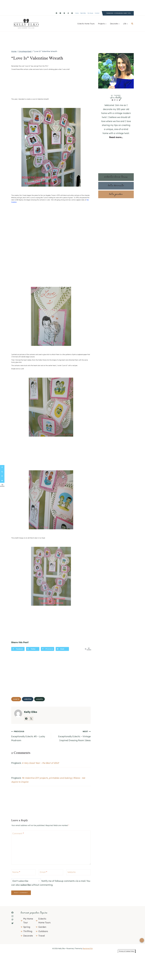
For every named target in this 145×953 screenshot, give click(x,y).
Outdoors (43, 931)
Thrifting (27, 931)
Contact (97, 13)
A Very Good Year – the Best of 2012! (40, 763)
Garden (42, 927)
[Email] (72, 13)
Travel (41, 935)
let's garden (116, 194)
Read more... (116, 137)
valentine (27, 699)
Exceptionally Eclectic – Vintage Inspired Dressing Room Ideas (74, 736)
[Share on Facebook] (2, 467)
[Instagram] (60, 13)
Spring (26, 927)
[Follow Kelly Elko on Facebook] (26, 718)
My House (90, 13)
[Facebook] (56, 13)
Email (43, 872)
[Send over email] (2, 480)
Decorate (28, 935)
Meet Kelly (83, 13)
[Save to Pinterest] (2, 476)
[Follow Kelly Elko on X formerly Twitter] (31, 718)
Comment (18, 833)
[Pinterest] (64, 13)
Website (71, 872)
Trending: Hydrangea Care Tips (118, 13)
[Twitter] (68, 13)
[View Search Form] (132, 23)
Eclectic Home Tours (86, 24)
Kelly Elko (30, 712)
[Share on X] (2, 472)
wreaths (39, 699)
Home (77, 13)
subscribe (25, 884)
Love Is (16, 699)
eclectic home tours (116, 177)
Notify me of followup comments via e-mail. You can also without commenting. (50, 883)
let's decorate (116, 186)
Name (16, 872)
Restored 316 (88, 948)
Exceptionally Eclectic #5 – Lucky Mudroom (28, 736)
